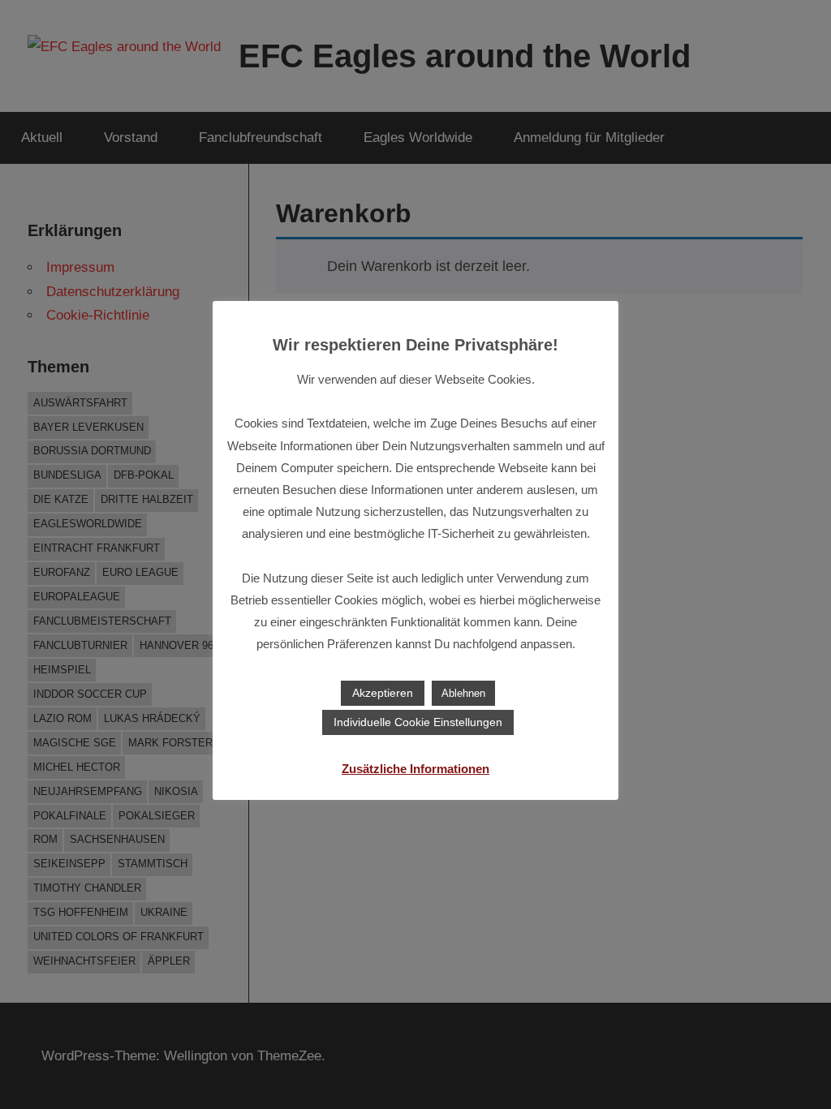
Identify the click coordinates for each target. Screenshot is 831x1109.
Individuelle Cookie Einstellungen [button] (418, 722)
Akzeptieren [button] (382, 692)
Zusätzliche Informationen (415, 769)
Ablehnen (463, 693)
